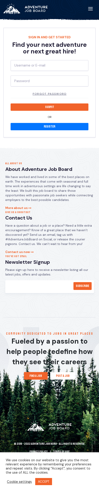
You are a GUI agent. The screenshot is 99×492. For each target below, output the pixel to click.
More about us (16, 208)
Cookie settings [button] (19, 482)
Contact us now (18, 252)
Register (49, 126)
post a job (63, 376)
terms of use (61, 451)
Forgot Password (50, 94)
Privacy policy (38, 451)
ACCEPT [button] (43, 482)
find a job (35, 376)
